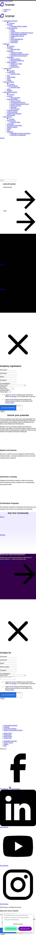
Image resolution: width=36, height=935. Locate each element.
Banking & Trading (16, 63)
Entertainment (14, 67)
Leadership (10, 124)
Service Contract (15, 101)
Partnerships (7, 735)
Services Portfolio (12, 99)
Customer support (12, 110)
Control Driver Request (14, 113)
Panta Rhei (14, 42)
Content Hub (7, 68)
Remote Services (15, 105)
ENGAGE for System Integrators (20, 133)
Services (10, 92)
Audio (12, 29)
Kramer (14, 396)
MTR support (11, 115)
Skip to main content (6, 1)
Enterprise (10, 57)
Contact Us (6, 9)
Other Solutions (12, 62)
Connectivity (14, 40)
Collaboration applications (18, 34)
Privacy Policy (9, 402)
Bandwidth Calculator (10, 741)
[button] (18, 160)
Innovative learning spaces (18, 56)
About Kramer (7, 117)
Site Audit (13, 107)
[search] (8, 180)
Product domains (12, 28)
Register (9, 90)
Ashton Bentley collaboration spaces (21, 33)
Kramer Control (8, 742)
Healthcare (13, 65)
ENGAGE (10, 132)
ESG (8, 130)
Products (10, 21)
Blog (8, 75)
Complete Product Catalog (18, 26)
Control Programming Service (19, 104)
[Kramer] (7, 6)
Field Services (14, 109)
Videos (9, 80)
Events (9, 128)
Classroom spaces (16, 52)
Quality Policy (7, 733)
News (9, 79)
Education (10, 51)
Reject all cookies (25, 928)
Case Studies (11, 77)
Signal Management (16, 39)
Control (12, 31)
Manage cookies (18, 924)
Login (5, 11)
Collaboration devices (17, 36)
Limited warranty (12, 112)
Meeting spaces (15, 59)
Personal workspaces (17, 60)
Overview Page (15, 49)
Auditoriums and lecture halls (19, 54)
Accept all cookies (11, 928)
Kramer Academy (8, 82)
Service (10, 728)
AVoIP (12, 37)
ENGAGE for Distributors (18, 135)
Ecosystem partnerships (14, 125)
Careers (5, 744)
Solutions (6, 44)
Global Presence (12, 127)
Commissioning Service (17, 102)
